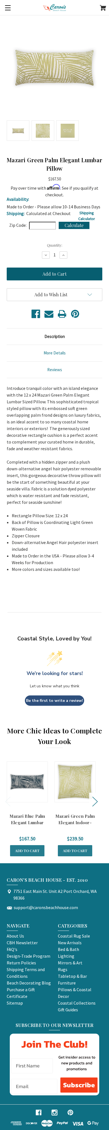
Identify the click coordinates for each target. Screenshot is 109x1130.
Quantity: (54, 245)
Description (54, 336)
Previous (7, 801)
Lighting (66, 956)
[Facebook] (35, 313)
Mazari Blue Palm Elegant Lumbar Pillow (27, 822)
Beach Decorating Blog (29, 983)
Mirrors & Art (70, 962)
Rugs (62, 969)
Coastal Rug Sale (74, 936)
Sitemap (15, 1003)
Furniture (67, 983)
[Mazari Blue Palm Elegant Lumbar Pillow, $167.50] (27, 781)
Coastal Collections (77, 1003)
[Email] (48, 313)
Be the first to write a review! (54, 700)
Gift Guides (68, 1009)
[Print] (62, 313)
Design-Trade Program (28, 956)
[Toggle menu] (7, 7)
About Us (15, 936)
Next (94, 801)
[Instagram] (54, 1112)
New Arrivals (70, 942)
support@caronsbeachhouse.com (46, 907)
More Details (55, 353)
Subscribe (79, 1085)
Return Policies (21, 962)
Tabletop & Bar (72, 976)
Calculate (74, 225)
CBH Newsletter (22, 942)
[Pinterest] (75, 313)
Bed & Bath (68, 949)
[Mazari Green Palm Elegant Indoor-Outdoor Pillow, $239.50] (75, 781)
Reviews (54, 369)
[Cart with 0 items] (103, 9)
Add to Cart (27, 850)
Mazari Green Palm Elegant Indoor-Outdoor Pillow (75, 822)
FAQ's (12, 949)
